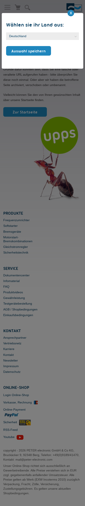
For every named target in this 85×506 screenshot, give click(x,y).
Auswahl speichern (28, 51)
